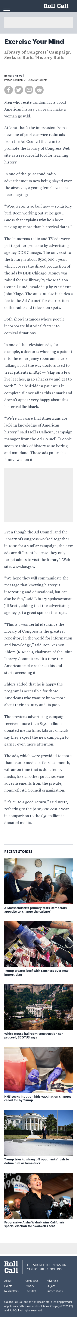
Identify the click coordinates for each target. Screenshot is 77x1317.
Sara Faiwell (16, 75)
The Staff (30, 1291)
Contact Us (31, 1281)
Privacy (29, 1286)
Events (8, 1286)
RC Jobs (51, 1286)
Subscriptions (55, 1291)
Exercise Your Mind (34, 42)
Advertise (52, 1281)
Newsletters (11, 1291)
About (7, 1281)
